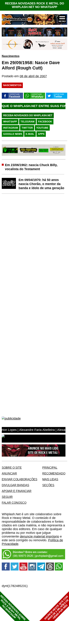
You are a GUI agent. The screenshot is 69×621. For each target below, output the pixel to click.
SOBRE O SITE (12, 467)
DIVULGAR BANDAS (15, 485)
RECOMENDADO (53, 473)
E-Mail (30, 134)
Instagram (10, 127)
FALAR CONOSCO (14, 502)
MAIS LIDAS (50, 479)
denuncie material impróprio (39, 536)
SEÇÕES (48, 485)
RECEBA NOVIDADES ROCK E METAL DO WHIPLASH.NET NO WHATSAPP (34, 5)
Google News (12, 134)
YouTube (42, 127)
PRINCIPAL (49, 467)
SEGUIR (7, 496)
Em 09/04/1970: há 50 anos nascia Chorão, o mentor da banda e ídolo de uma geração (41, 184)
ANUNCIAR (9, 473)
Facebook (45, 121)
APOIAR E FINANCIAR (16, 491)
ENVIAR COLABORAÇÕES (19, 479)
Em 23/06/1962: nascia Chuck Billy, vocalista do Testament (31, 167)
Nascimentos (10, 56)
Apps (41, 134)
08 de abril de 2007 (33, 76)
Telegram (27, 121)
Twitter (27, 127)
